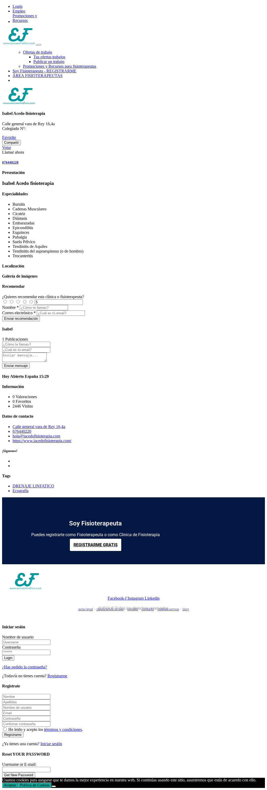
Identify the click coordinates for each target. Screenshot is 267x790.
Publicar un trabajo (48, 61)
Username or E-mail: (19, 764)
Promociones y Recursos (25, 18)
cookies (132, 609)
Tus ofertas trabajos (49, 57)
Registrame (12, 735)
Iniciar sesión (51, 744)
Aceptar (10, 785)
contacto (148, 609)
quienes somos (168, 609)
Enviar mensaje (16, 366)
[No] (54, 786)
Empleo (19, 11)
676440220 (10, 162)
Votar (6, 147)
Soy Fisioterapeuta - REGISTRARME (44, 71)
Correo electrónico (17, 313)
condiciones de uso (110, 609)
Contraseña (11, 647)
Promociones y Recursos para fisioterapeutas (59, 66)
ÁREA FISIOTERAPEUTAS (38, 75)
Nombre (9, 307)
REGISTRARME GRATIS (96, 544)
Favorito (9, 137)
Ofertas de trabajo (37, 52)
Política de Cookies (35, 785)
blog (186, 609)
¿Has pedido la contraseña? (24, 667)
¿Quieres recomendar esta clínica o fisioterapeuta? (43, 296)
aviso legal (85, 609)
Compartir (11, 143)
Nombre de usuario (18, 637)
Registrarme (57, 676)
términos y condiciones (63, 729)
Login (17, 6)
